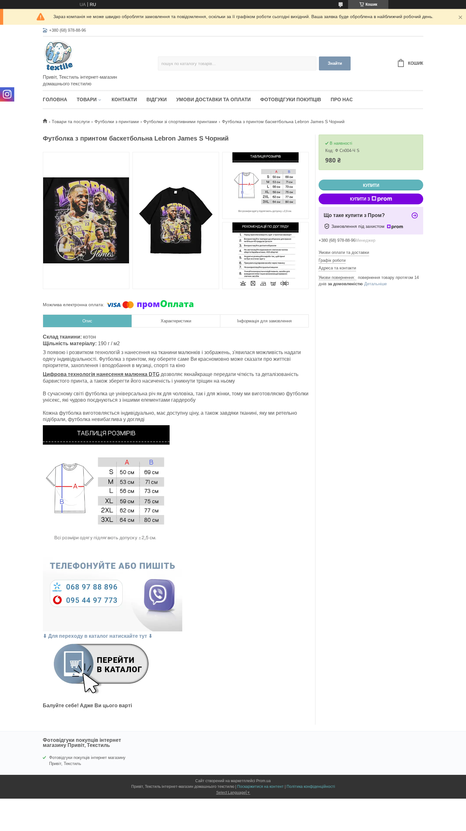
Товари (87, 99)
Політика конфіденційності (311, 786)
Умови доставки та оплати (213, 99)
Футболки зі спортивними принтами (180, 121)
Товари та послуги (71, 121)
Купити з (360, 199)
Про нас (342, 99)
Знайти (335, 63)
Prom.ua (263, 781)
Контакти (124, 99)
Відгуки (156, 99)
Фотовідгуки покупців (290, 99)
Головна (55, 99)
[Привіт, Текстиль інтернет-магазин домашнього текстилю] (98, 56)
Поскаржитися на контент (260, 786)
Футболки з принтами (116, 121)
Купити (371, 185)
